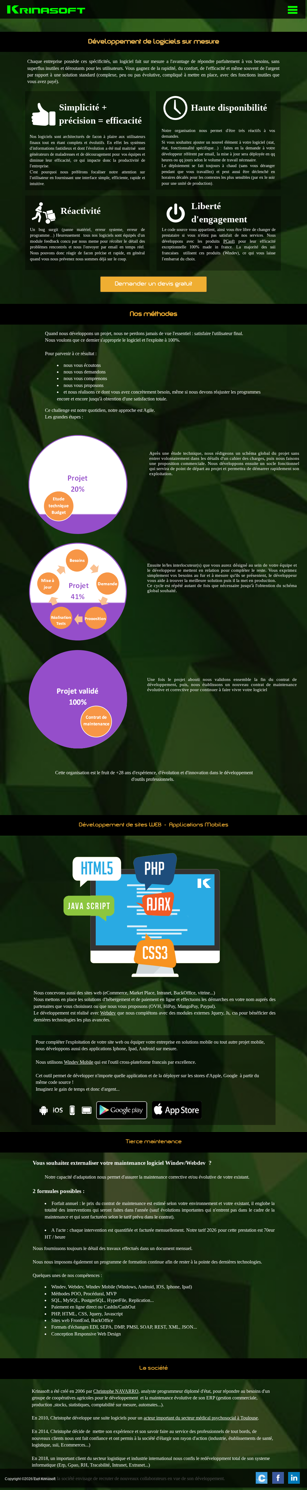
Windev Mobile (78, 1062)
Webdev (108, 1012)
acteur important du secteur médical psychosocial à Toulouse (201, 1417)
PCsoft (229, 241)
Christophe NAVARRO (116, 1391)
